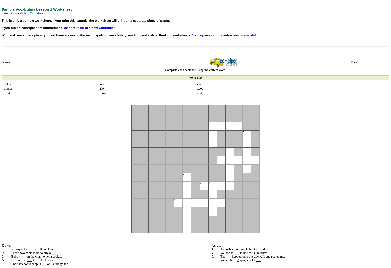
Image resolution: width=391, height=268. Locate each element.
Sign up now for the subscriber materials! (224, 35)
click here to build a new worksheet (88, 28)
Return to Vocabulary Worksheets (23, 13)
